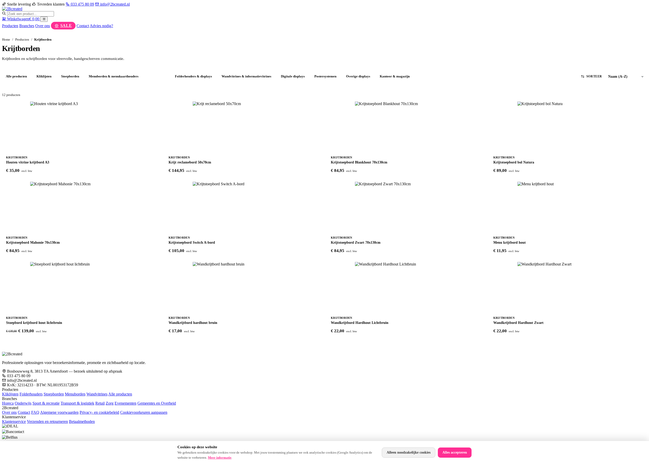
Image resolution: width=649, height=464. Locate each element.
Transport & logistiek (77, 403)
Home (6, 39)
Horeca (8, 403)
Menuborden (75, 394)
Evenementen (125, 403)
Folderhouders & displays (193, 76)
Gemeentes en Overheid (156, 403)
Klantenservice (14, 421)
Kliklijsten (44, 76)
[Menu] (44, 19)
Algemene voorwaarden (59, 412)
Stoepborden (70, 76)
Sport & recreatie (46, 403)
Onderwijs (23, 403)
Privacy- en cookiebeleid (99, 412)
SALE (66, 25)
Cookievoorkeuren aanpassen (143, 412)
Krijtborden (156, 76)
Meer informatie (219, 457)
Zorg (110, 403)
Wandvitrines (96, 394)
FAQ (35, 412)
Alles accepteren (454, 452)
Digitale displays (293, 76)
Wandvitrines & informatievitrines (246, 76)
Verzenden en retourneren (47, 421)
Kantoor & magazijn (395, 76)
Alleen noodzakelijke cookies (408, 452)
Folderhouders (31, 394)
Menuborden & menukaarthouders (113, 76)
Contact (83, 26)
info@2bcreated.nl (114, 4)
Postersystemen (325, 76)
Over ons (42, 26)
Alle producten (16, 76)
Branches (26, 26)
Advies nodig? (101, 26)
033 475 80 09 (82, 4)
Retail (100, 403)
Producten (10, 26)
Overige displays (358, 76)
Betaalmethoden (82, 421)
